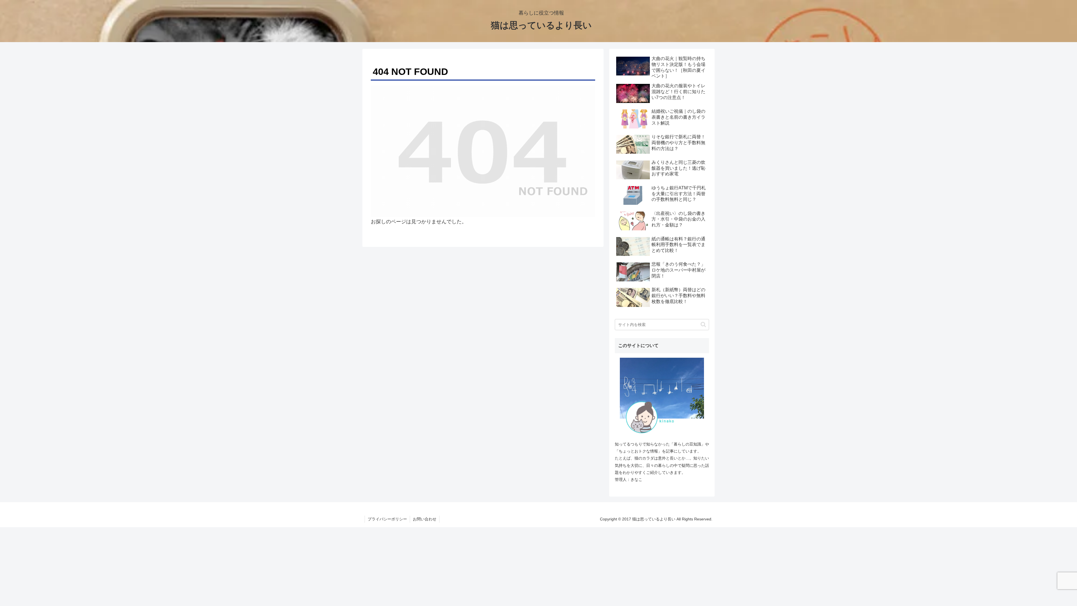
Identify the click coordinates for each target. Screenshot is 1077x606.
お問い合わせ (424, 519)
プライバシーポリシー (387, 519)
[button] (703, 324)
